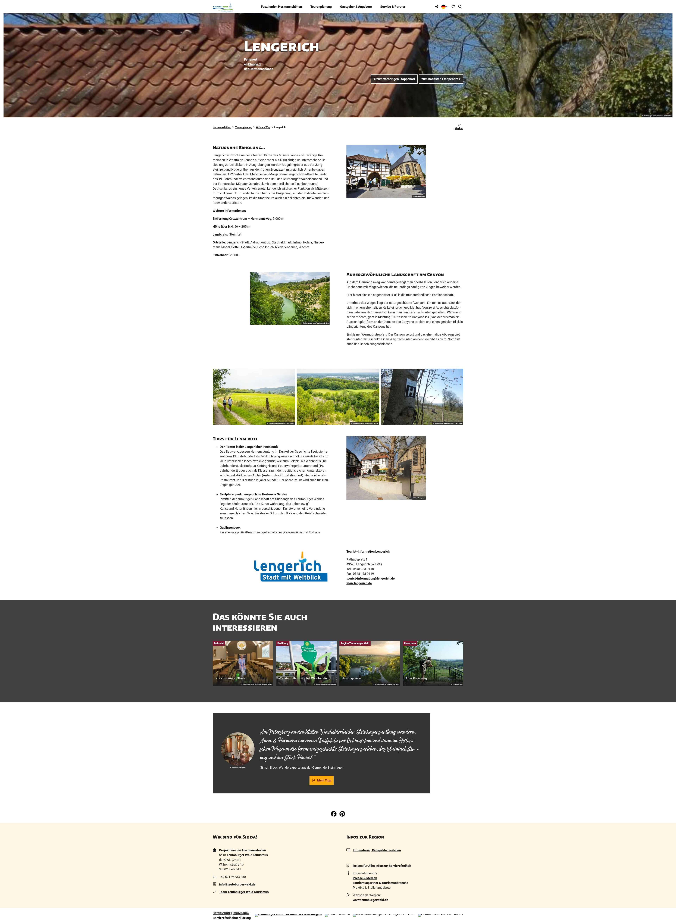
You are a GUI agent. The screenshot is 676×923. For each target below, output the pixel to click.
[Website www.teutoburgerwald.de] (288, 915)
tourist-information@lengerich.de (370, 578)
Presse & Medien (365, 878)
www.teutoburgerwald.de (370, 900)
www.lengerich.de (359, 583)
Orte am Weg (263, 127)
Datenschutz (221, 913)
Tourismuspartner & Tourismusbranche (380, 883)
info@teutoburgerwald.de (237, 884)
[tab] (321, 722)
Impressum (241, 913)
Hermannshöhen (222, 127)
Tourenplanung (321, 6)
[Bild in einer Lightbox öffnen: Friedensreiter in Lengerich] (386, 468)
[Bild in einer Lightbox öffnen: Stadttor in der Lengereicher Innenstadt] (386, 171)
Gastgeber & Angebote (356, 6)
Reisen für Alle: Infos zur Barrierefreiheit (382, 866)
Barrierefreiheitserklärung (232, 918)
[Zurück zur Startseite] (223, 6)
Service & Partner (392, 6)
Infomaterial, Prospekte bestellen (377, 850)
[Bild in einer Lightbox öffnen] (290, 298)
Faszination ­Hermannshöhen (281, 6)
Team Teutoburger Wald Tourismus (244, 892)
